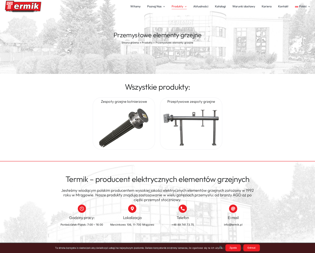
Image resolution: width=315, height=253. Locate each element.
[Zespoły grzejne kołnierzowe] (124, 107)
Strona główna (130, 42)
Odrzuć (251, 247)
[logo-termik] (23, 2)
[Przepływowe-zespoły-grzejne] (191, 107)
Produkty (147, 42)
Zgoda (233, 247)
